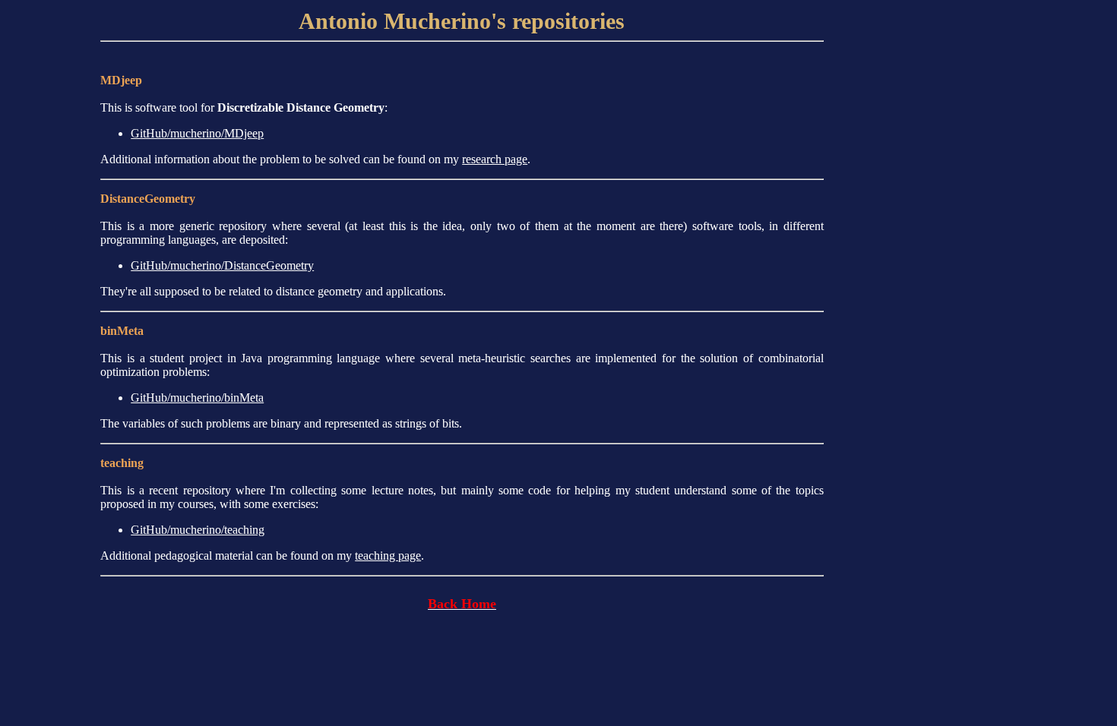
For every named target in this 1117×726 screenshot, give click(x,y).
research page (494, 159)
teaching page (388, 555)
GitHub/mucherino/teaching (197, 529)
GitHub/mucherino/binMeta (197, 397)
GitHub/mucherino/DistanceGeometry (222, 265)
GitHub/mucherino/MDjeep (197, 133)
